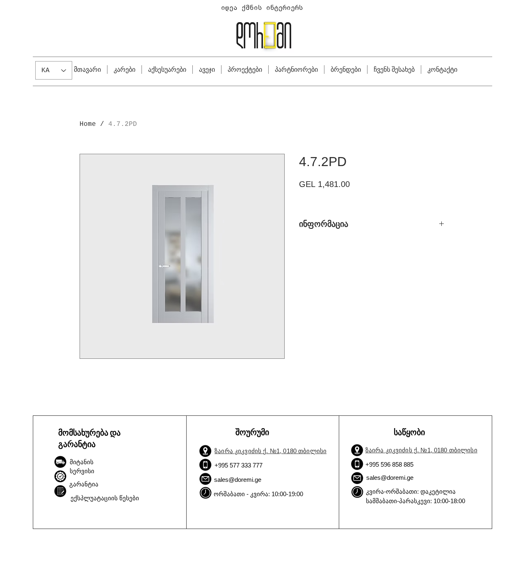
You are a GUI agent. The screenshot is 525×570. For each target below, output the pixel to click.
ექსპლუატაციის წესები (105, 498)
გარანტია (83, 484)
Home (88, 124)
